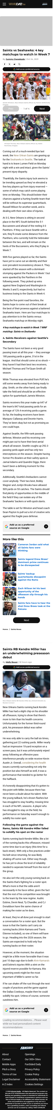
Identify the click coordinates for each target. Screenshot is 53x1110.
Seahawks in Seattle (21, 159)
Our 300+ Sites (33, 1059)
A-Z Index (7, 1084)
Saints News (16, 629)
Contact (6, 1059)
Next (42, 108)
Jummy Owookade (15, 59)
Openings (30, 1054)
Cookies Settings (34, 1084)
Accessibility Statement (37, 1079)
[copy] (19, 64)
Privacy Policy (32, 1069)
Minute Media (16, 1091)
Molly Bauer (12, 662)
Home (5, 629)
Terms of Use (9, 1074)
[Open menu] (4, 4)
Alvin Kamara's (41, 960)
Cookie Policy (32, 1074)
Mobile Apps (9, 1064)
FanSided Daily (33, 1064)
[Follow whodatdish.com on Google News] (46, 526)
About (5, 1054)
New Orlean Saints (24, 155)
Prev (10, 108)
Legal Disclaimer (11, 1079)
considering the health (34, 762)
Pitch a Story (9, 1069)
